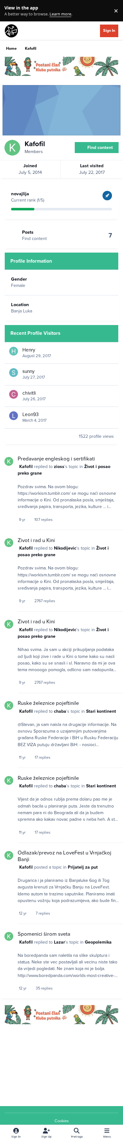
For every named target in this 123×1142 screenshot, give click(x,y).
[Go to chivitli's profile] (13, 394)
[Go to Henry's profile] (13, 351)
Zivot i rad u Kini (36, 540)
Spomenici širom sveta (44, 934)
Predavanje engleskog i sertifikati (56, 459)
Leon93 (30, 414)
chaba (60, 711)
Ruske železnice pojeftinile (48, 703)
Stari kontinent (101, 711)
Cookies (62, 1120)
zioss (59, 466)
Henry (28, 350)
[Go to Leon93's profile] (13, 415)
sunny (28, 371)
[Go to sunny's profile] (13, 372)
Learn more (12, 11)
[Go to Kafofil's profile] (8, 461)
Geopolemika (98, 942)
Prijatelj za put (83, 867)
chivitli (29, 393)
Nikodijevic (65, 548)
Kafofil (26, 466)
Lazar (59, 942)
